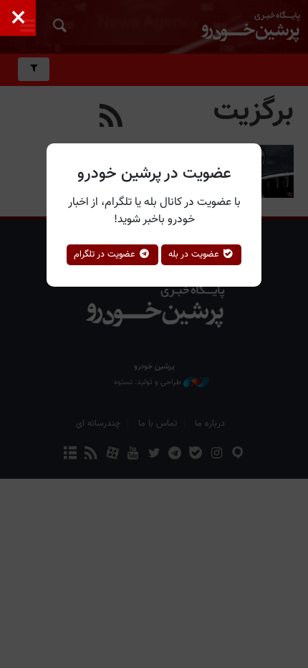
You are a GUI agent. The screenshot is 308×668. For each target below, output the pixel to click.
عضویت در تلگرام (106, 254)
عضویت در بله (195, 254)
